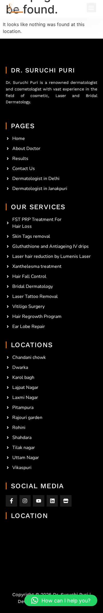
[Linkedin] (52, 501)
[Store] (66, 501)
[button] (91, 7)
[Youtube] (38, 501)
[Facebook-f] (11, 501)
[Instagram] (25, 501)
